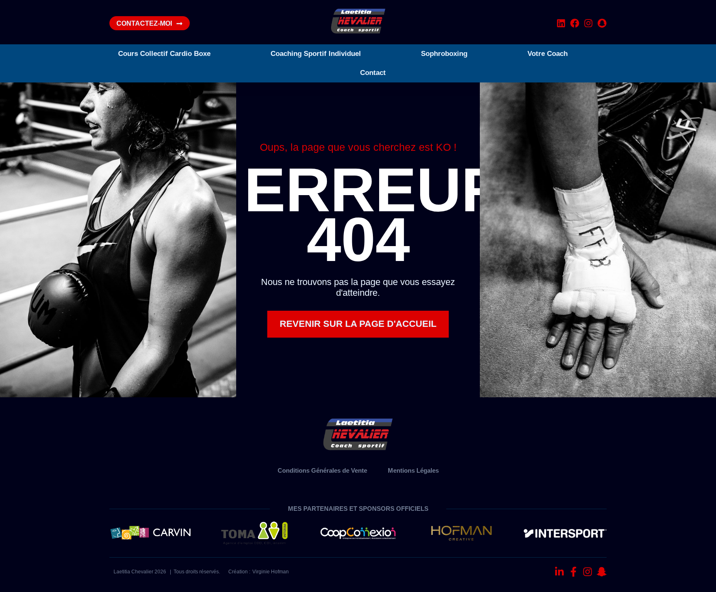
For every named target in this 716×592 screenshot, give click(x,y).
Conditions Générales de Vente (322, 470)
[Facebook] (574, 23)
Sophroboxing (444, 54)
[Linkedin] (561, 23)
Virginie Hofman (270, 572)
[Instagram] (588, 23)
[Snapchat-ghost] (602, 572)
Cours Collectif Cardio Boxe (164, 54)
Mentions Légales (413, 470)
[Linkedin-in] (559, 572)
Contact (373, 73)
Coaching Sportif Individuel (316, 54)
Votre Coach (547, 54)
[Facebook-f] (573, 572)
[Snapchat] (602, 23)
